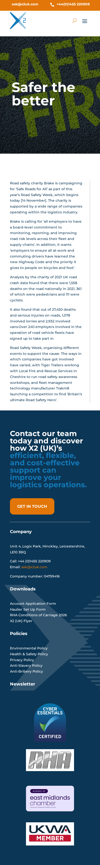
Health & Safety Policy (29, 654)
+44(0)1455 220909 (73, 4)
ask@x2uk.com (25, 4)
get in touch (32, 506)
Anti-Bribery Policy (26, 671)
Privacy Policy (22, 660)
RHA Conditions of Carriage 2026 (38, 615)
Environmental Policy (29, 648)
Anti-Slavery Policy (26, 665)
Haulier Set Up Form (28, 609)
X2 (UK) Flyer (21, 621)
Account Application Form (33, 603)
